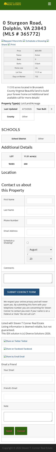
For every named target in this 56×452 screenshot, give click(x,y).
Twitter (24, 341)
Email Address (11, 231)
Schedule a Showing (36, 41)
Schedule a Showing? (9, 242)
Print (13, 44)
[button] (49, 3)
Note (6, 406)
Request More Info (13, 41)
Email (21, 357)
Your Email (9, 370)
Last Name (9, 210)
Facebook (27, 349)
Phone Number (11, 220)
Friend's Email (10, 388)
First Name (9, 200)
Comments (9, 268)
